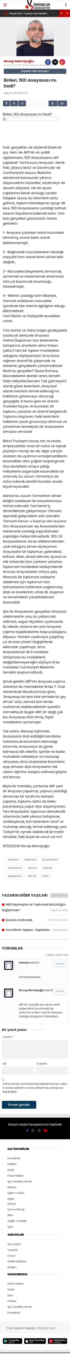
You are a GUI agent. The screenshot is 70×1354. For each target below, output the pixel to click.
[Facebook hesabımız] (27, 1130)
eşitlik (33, 868)
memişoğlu (16, 876)
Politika (11, 1164)
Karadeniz (13, 1158)
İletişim (12, 1267)
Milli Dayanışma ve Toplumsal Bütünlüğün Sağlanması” (35, 907)
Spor (10, 1227)
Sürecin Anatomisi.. (36, 920)
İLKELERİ (48, 868)
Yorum (8, 1037)
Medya (11, 1187)
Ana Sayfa (14, 1244)
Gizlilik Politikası (17, 1261)
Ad (4, 1063)
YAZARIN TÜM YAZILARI (34, 71)
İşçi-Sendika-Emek (19, 1181)
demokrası (16, 868)
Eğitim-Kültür (15, 1193)
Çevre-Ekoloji (15, 1209)
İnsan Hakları (15, 1176)
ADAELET (14, 859)
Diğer (10, 1199)
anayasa (31, 859)
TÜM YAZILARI (59, 895)
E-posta (42, 1063)
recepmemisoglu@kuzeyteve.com (33, 65)
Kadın (11, 1170)
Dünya (11, 1204)
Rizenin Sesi (46, 1328)
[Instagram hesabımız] (39, 1130)
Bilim (10, 1215)
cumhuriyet (51, 859)
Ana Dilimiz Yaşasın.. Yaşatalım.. (36, 930)
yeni (46, 876)
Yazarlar (12, 1250)
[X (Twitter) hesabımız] (33, 1130)
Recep (33, 876)
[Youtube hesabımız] (45, 1130)
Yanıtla (59, 964)
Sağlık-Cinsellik (17, 1221)
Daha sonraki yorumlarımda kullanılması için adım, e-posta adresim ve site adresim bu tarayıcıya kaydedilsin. (35, 1088)
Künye (11, 1256)
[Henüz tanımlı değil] (48, 62)
